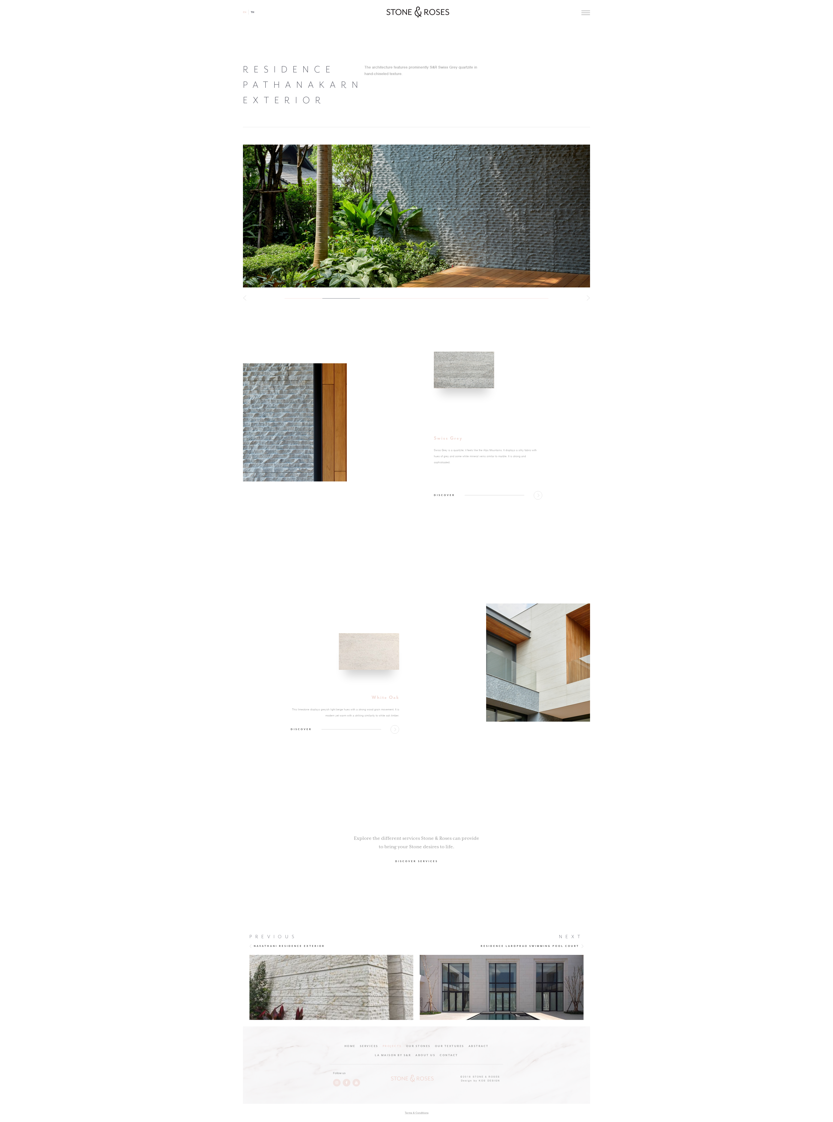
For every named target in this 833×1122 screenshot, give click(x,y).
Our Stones (418, 1046)
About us (425, 1055)
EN (244, 12)
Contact (449, 1055)
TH (252, 12)
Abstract (479, 1046)
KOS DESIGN (489, 1080)
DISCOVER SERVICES (416, 861)
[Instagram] (337, 1082)
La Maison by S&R (393, 1055)
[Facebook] (346, 1082)
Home (350, 1046)
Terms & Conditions (416, 1113)
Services (369, 1046)
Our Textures (449, 1046)
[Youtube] (356, 1082)
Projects (392, 1046)
